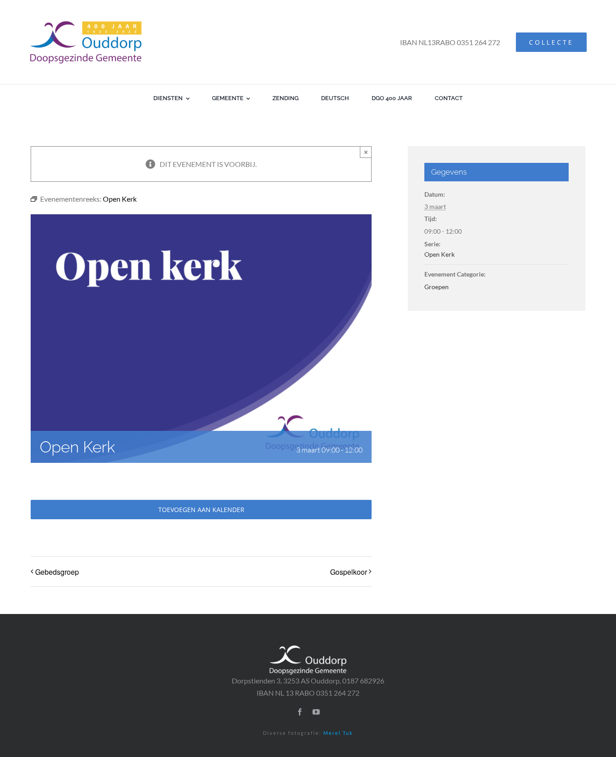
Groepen (436, 287)
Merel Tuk (338, 733)
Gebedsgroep (57, 572)
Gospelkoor (348, 572)
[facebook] (299, 711)
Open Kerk (439, 254)
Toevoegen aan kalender (201, 509)
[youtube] (316, 711)
